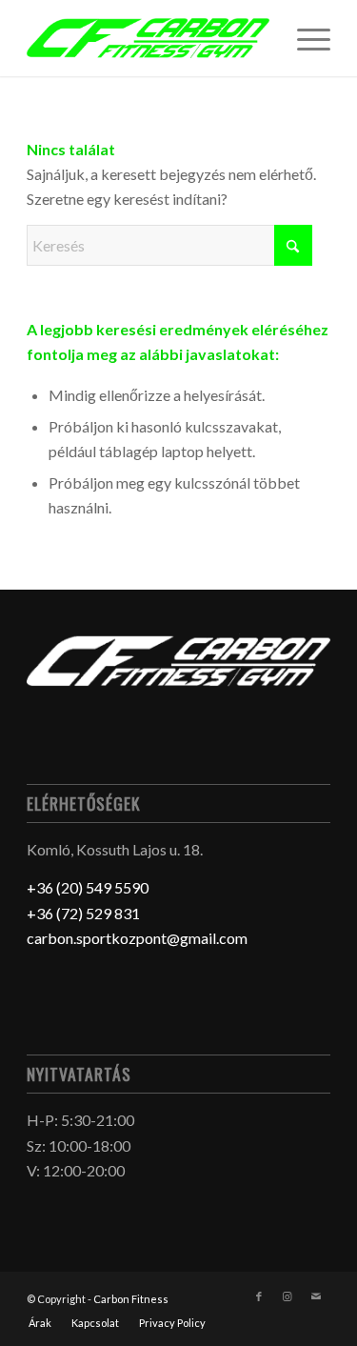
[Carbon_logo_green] (148, 38)
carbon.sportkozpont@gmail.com (137, 938)
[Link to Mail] (316, 1296)
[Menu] (304, 38)
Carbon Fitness (131, 1299)
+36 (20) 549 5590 (88, 887)
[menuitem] (304, 38)
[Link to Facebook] (259, 1296)
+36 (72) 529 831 (83, 913)
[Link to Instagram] (287, 1296)
